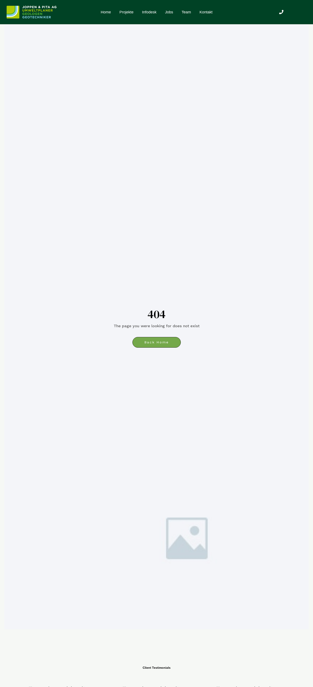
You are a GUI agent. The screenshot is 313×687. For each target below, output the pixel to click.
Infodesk (149, 12)
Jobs (169, 12)
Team (186, 12)
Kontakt (206, 12)
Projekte (126, 12)
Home (106, 12)
